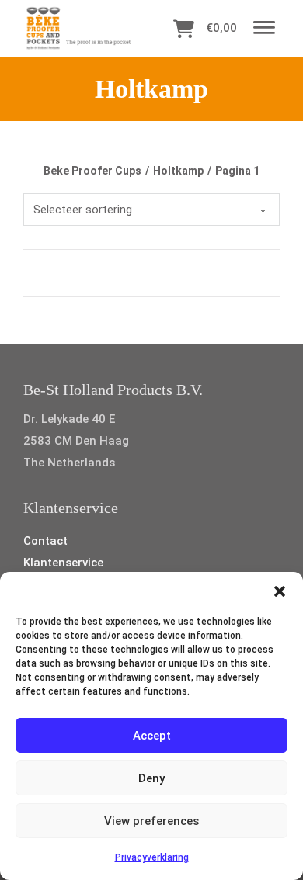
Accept (152, 736)
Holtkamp (178, 171)
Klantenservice (63, 563)
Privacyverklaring (152, 857)
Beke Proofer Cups (92, 171)
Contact (45, 541)
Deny (151, 778)
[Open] (264, 28)
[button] (279, 591)
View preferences (151, 821)
